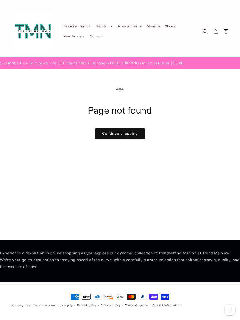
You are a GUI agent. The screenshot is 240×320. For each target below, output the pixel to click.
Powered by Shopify (59, 305)
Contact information (166, 305)
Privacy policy (110, 305)
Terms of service (136, 305)
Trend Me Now (34, 305)
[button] (104, 26)
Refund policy (86, 305)
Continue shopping (120, 133)
